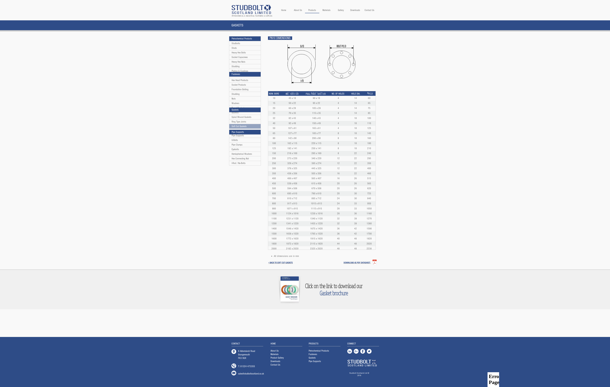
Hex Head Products (240, 80)
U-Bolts (235, 140)
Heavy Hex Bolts (239, 52)
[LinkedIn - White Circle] (349, 351)
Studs (234, 48)
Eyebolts (235, 149)
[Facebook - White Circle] (362, 351)
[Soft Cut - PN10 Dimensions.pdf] (374, 263)
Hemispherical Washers (242, 154)
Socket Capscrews (240, 57)
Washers (235, 103)
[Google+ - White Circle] (356, 351)
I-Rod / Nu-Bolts (238, 163)
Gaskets (235, 112)
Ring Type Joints (239, 121)
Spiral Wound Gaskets (241, 117)
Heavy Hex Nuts (238, 61)
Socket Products (239, 84)
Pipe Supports (238, 135)
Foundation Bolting (240, 89)
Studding (236, 66)
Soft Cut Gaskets (239, 126)
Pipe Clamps (237, 144)
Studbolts (236, 43)
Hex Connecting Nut (240, 158)
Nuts (234, 98)
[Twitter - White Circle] (369, 351)
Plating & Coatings (240, 71)
